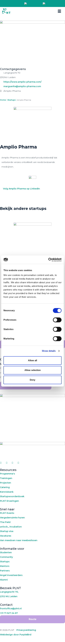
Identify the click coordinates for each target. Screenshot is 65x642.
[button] (57, 3)
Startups (11, 100)
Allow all (32, 360)
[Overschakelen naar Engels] (47, 4)
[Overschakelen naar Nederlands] (32, 4)
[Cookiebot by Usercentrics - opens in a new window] (48, 260)
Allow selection (32, 370)
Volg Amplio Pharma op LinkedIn (21, 188)
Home (3, 100)
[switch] (57, 319)
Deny (32, 380)
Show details (49, 351)
